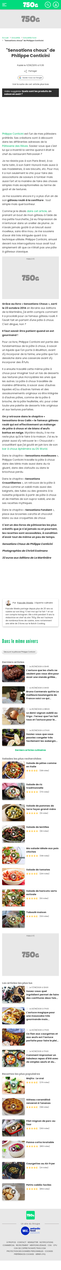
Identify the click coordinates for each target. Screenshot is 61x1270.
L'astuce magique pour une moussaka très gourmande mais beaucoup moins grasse (41, 1016)
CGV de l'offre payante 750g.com (30, 1248)
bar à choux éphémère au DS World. (25, 449)
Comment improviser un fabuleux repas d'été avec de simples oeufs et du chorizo (42, 1058)
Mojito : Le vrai (35, 1078)
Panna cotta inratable (40, 1142)
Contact (21, 1242)
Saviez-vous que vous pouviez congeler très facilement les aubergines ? (42, 738)
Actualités (15, 37)
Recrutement (22, 1245)
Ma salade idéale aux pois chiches (42, 850)
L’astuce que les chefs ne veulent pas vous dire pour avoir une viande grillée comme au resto (42, 674)
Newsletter (33, 1242)
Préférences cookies (24, 1254)
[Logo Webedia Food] (30, 1230)
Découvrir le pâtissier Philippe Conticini (19, 652)
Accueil (5, 37)
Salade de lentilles (37, 827)
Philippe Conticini (13, 133)
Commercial (9, 1245)
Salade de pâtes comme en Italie (41, 765)
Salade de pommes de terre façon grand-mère (41, 807)
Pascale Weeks (25, 602)
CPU (55, 1245)
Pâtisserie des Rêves (15, 146)
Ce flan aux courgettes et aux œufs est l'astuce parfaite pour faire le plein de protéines (42, 1037)
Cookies (49, 1251)
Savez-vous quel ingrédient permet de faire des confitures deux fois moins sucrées (42, 995)
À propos (11, 1242)
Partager (33, 71)
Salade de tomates (38, 869)
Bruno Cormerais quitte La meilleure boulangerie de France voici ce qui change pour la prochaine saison (42, 695)
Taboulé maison (36, 912)
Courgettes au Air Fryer (40, 1163)
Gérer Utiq (40, 1254)
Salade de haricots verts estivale (41, 892)
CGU (50, 1245)
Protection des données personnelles (25, 1251)
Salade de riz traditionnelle (34, 786)
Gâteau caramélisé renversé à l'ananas (38, 1101)
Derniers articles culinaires (30, 750)
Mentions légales (38, 1245)
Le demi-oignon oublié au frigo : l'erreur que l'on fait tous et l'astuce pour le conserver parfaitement (42, 716)
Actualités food (29, 37)
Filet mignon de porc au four (40, 1122)
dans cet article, (37, 211)
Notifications (46, 1242)
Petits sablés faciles (38, 1185)
